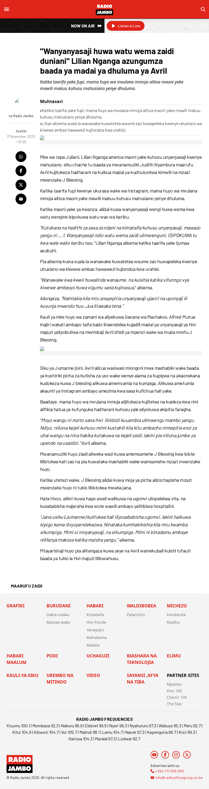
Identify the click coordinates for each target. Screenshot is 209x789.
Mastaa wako (58, 622)
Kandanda (176, 614)
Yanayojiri (95, 629)
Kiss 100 (174, 690)
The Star (174, 703)
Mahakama (97, 637)
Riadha (173, 622)
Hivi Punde (96, 622)
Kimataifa (95, 614)
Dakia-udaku (58, 614)
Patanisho (136, 614)
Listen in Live (129, 25)
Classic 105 (177, 697)
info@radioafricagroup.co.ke (178, 777)
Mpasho (174, 684)
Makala (93, 645)
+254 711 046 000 (169, 771)
